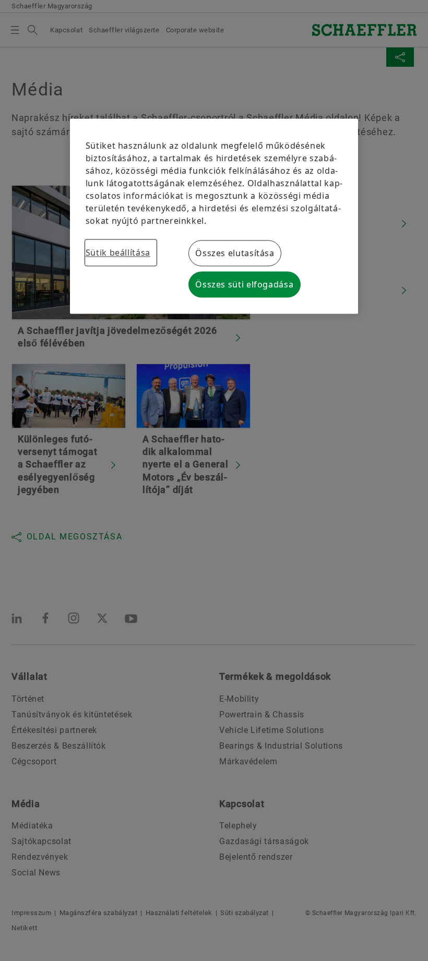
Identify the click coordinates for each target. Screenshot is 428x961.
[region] (214, 216)
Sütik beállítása (118, 253)
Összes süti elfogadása (244, 285)
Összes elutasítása (235, 253)
